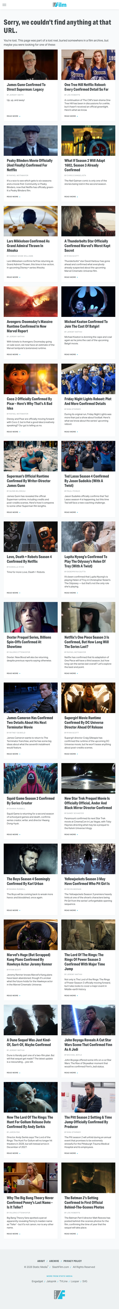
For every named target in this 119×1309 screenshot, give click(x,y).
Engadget (37, 1281)
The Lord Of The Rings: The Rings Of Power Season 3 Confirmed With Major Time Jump (84, 962)
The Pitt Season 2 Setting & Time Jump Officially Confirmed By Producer (88, 1122)
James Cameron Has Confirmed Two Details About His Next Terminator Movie (30, 723)
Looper (75, 1281)
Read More (12, 116)
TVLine (64, 1281)
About (41, 1261)
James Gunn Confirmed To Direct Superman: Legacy (26, 87)
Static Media (40, 1267)
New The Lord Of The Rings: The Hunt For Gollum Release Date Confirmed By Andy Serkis (30, 1122)
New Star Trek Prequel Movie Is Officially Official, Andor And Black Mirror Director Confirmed (88, 803)
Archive (54, 1261)
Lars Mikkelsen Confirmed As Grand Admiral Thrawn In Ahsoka (28, 246)
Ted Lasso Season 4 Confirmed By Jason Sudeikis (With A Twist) (86, 481)
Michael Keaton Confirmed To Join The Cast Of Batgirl (86, 324)
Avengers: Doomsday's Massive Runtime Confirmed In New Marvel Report (30, 326)
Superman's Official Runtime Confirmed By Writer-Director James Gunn (29, 481)
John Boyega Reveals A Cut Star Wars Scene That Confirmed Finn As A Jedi (88, 1045)
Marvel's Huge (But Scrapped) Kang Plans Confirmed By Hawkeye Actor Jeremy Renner (29, 960)
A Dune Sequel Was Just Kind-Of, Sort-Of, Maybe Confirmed (29, 1042)
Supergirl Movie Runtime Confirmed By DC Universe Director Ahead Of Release (83, 723)
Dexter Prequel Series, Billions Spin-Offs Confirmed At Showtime (29, 642)
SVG (84, 1281)
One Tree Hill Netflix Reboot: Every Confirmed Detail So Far (86, 87)
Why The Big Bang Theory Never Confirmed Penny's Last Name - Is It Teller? (30, 1203)
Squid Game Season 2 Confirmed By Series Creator (31, 800)
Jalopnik (51, 1281)
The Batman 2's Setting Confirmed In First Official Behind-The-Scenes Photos (84, 1203)
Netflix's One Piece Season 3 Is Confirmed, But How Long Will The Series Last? (86, 642)
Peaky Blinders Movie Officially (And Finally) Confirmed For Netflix (30, 165)
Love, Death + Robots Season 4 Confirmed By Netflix (29, 559)
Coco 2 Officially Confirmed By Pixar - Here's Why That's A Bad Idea (29, 404)
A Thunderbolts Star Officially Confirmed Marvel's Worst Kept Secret (87, 246)
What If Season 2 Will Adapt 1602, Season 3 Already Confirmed (84, 165)
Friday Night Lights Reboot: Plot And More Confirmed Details (87, 401)
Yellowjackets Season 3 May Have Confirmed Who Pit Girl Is (87, 881)
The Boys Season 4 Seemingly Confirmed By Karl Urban (28, 881)
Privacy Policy (73, 1261)
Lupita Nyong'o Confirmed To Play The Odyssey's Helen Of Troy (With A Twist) (85, 561)
